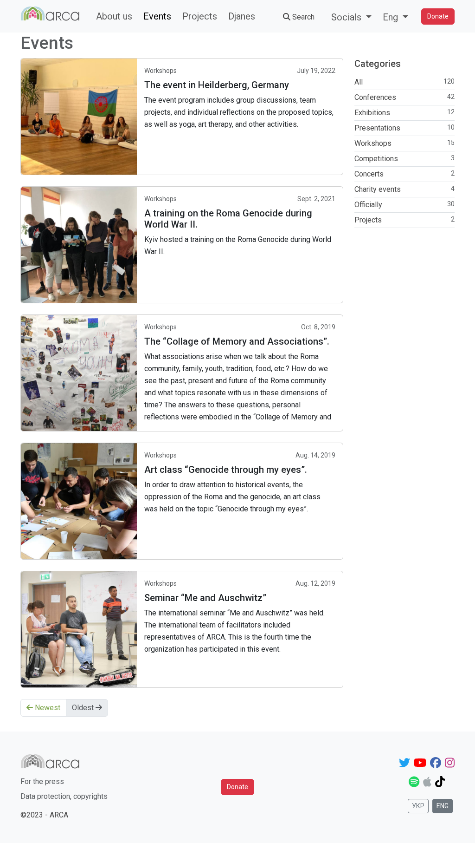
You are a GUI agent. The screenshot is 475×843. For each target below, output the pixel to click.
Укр (418, 806)
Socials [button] (347, 17)
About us (114, 16)
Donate (438, 16)
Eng (442, 806)
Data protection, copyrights (64, 796)
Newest (46, 707)
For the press (42, 781)
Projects (199, 16)
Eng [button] (391, 17)
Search (302, 17)
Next (335, 180)
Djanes (241, 16)
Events (157, 16)
